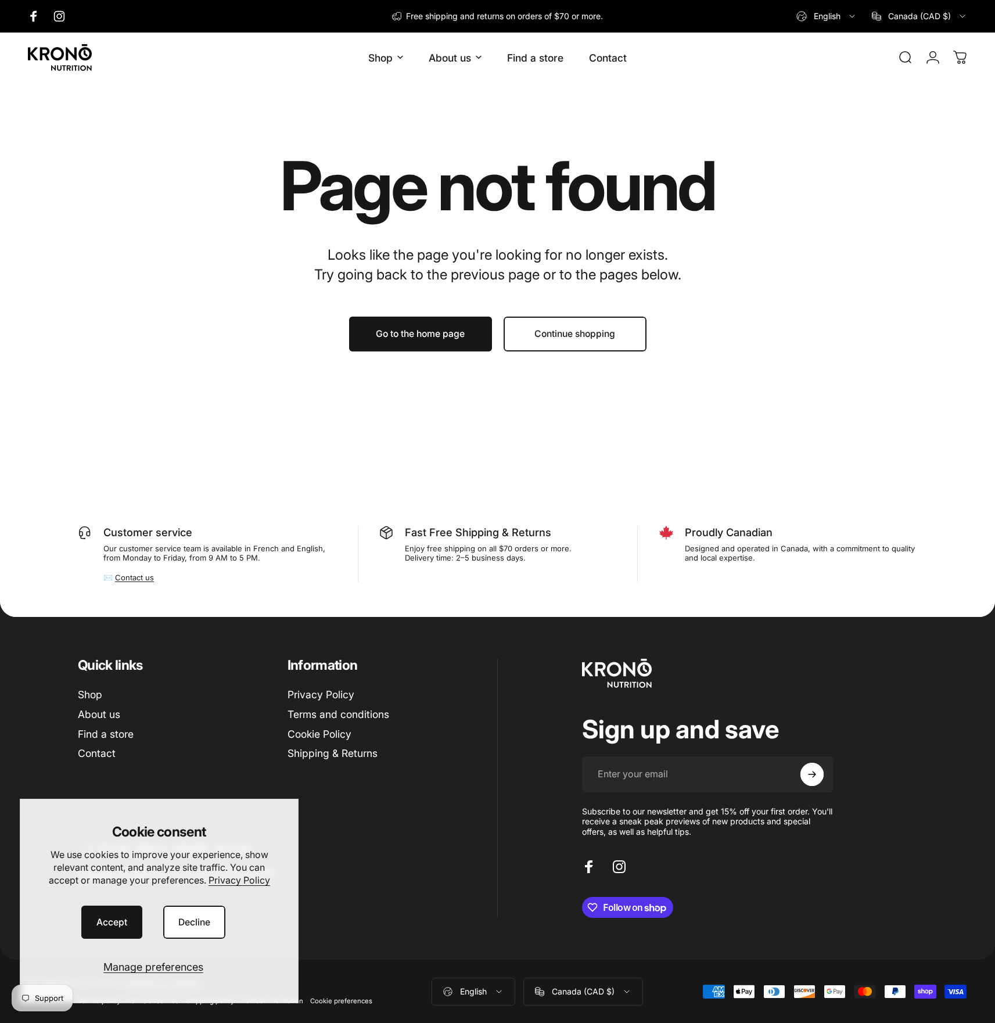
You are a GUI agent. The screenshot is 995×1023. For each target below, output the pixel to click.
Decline (194, 922)
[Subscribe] (812, 774)
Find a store (106, 734)
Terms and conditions (338, 714)
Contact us (134, 577)
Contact (97, 753)
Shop (90, 694)
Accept (111, 922)
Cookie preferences (341, 1001)
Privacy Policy (239, 880)
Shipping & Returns (333, 753)
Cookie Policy (319, 734)
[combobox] (826, 16)
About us (99, 714)
